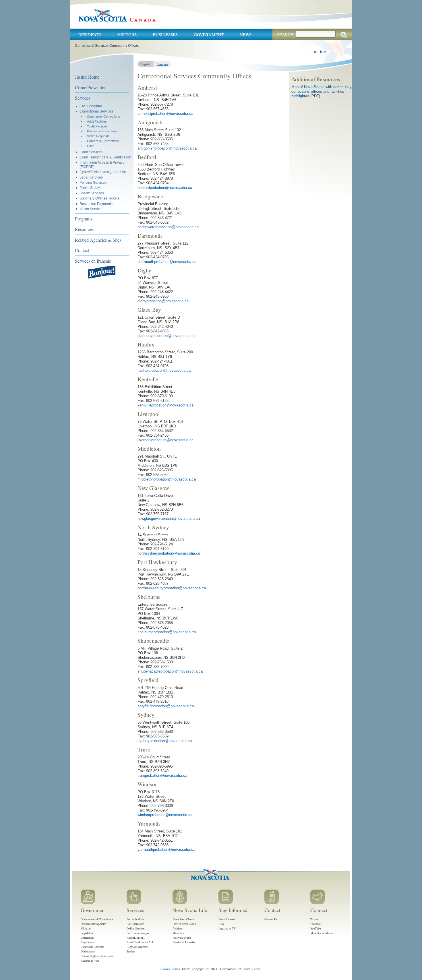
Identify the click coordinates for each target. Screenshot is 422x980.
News (245, 34)
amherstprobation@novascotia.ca (165, 113)
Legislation (87, 937)
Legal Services (91, 177)
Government (209, 34)
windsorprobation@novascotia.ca (165, 815)
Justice (319, 51)
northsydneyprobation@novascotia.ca (169, 553)
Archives (178, 928)
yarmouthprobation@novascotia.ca (166, 849)
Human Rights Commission (97, 956)
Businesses (165, 34)
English (145, 64)
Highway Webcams (137, 946)
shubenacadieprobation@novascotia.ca (170, 671)
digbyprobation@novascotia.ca (163, 301)
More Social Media (321, 933)
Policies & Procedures (102, 131)
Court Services (91, 152)
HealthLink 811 (136, 937)
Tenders (131, 951)
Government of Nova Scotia (97, 919)
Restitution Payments (96, 204)
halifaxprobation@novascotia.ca (164, 370)
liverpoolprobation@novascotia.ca (165, 440)
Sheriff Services (92, 193)
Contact (82, 250)
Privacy (165, 969)
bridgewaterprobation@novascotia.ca (168, 227)
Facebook (315, 923)
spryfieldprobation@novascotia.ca (166, 706)
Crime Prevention (91, 87)
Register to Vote (90, 960)
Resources (84, 229)
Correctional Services (96, 111)
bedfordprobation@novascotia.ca (165, 187)
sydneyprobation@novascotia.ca (165, 741)
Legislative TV (227, 928)
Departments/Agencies (93, 923)
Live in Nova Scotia (184, 923)
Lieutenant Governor (92, 946)
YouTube (315, 928)
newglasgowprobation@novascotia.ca (169, 518)
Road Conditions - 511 (140, 942)
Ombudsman (88, 951)
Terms (176, 969)
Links (90, 146)
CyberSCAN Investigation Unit (103, 172)
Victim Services (91, 209)
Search (285, 34)
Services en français (93, 261)
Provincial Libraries (184, 942)
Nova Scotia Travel (184, 919)
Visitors (127, 34)
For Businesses (135, 923)
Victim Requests (98, 136)
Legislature (87, 933)
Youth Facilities (97, 126)
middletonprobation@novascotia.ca (167, 479)
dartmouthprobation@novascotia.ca (167, 261)
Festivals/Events (182, 937)
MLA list (86, 928)
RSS (221, 923)
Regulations (87, 942)
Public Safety (90, 187)
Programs (83, 219)
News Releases (226, 919)
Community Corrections (103, 116)
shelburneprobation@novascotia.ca (167, 632)
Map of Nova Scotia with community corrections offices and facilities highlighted (321, 91)
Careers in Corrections (103, 141)
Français (162, 64)
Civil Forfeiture (91, 106)
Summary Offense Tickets (99, 198)
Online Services (136, 928)
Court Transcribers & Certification (105, 157)
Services (82, 98)
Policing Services (93, 182)
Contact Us (270, 919)
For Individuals (135, 919)
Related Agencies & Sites (98, 240)
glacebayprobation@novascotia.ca (166, 336)
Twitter (314, 919)
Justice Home (87, 77)
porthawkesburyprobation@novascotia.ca (172, 588)
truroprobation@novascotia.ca (162, 775)
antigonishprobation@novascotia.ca (167, 148)
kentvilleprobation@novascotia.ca (165, 405)
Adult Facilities (97, 121)
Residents (89, 34)
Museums (178, 933)
